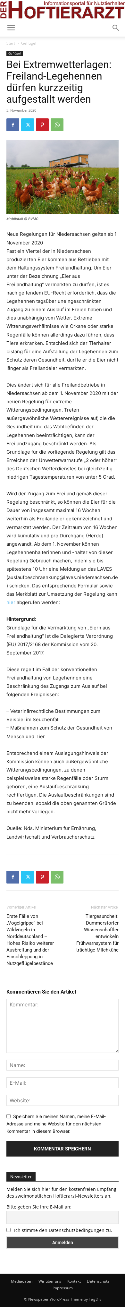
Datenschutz (98, 1281)
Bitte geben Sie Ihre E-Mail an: (38, 1207)
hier (11, 602)
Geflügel (28, 43)
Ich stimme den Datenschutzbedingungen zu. (63, 1230)
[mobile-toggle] (11, 28)
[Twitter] (27, 124)
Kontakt (74, 1281)
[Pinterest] (42, 124)
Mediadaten (21, 1281)
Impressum (63, 1288)
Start (10, 43)
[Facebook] (12, 124)
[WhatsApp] (57, 124)
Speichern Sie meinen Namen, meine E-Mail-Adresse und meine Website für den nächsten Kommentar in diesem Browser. (56, 1123)
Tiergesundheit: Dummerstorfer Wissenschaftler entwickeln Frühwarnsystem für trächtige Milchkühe (97, 933)
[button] (116, 28)
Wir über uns (49, 1281)
